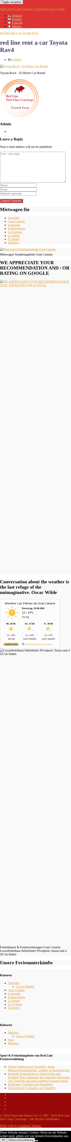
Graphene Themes (29, 1125)
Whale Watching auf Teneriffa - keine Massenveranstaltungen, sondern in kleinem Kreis (39, 1068)
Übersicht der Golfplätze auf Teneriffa (31, 1088)
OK (3, 1139)
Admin (16, 59)
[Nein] (36, 1140)
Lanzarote (14, 225)
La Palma (14, 235)
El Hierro (14, 239)
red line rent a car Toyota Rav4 (19, 33)
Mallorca (13, 242)
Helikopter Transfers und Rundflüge (30, 1084)
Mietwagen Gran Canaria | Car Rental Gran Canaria (32, 9)
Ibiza (11, 1039)
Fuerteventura (16, 228)
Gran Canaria (16, 221)
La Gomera (15, 232)
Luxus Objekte (25, 986)
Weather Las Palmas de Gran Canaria (30, 603)
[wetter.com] (11, 645)
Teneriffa (13, 218)
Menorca (13, 1043)
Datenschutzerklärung (20, 1139)
